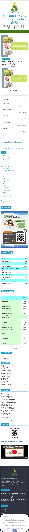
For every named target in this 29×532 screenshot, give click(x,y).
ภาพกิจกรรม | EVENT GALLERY (9, 170)
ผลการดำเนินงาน (6, 58)
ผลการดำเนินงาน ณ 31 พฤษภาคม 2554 (16, 148)
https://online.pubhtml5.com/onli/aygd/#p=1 (12, 441)
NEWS (2, 513)
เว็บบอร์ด (5, 198)
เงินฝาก (4, 181)
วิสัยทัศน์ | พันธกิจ (6, 159)
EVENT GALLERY (4, 511)
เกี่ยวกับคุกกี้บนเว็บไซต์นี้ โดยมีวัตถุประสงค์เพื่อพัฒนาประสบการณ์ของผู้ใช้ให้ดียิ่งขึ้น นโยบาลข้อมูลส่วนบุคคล (14, 522)
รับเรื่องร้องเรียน (6, 194)
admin (13, 66)
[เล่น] (3, 458)
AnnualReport (4, 509)
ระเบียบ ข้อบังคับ (6, 187)
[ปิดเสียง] (23, 458)
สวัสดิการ (4, 185)
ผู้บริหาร (4, 162)
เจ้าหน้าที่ (5, 164)
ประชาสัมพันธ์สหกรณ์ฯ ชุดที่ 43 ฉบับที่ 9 (9, 497)
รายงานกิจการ (5, 174)
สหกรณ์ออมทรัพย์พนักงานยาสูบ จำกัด (14, 19)
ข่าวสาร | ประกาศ (6, 168)
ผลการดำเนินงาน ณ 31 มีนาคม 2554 (11, 142)
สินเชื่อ (4, 183)
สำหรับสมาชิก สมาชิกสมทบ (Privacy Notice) (14, 528)
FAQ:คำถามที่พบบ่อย (7, 196)
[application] (14, 452)
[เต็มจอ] (26, 458)
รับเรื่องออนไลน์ (6, 179)
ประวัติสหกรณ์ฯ (6, 157)
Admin (4, 202)
